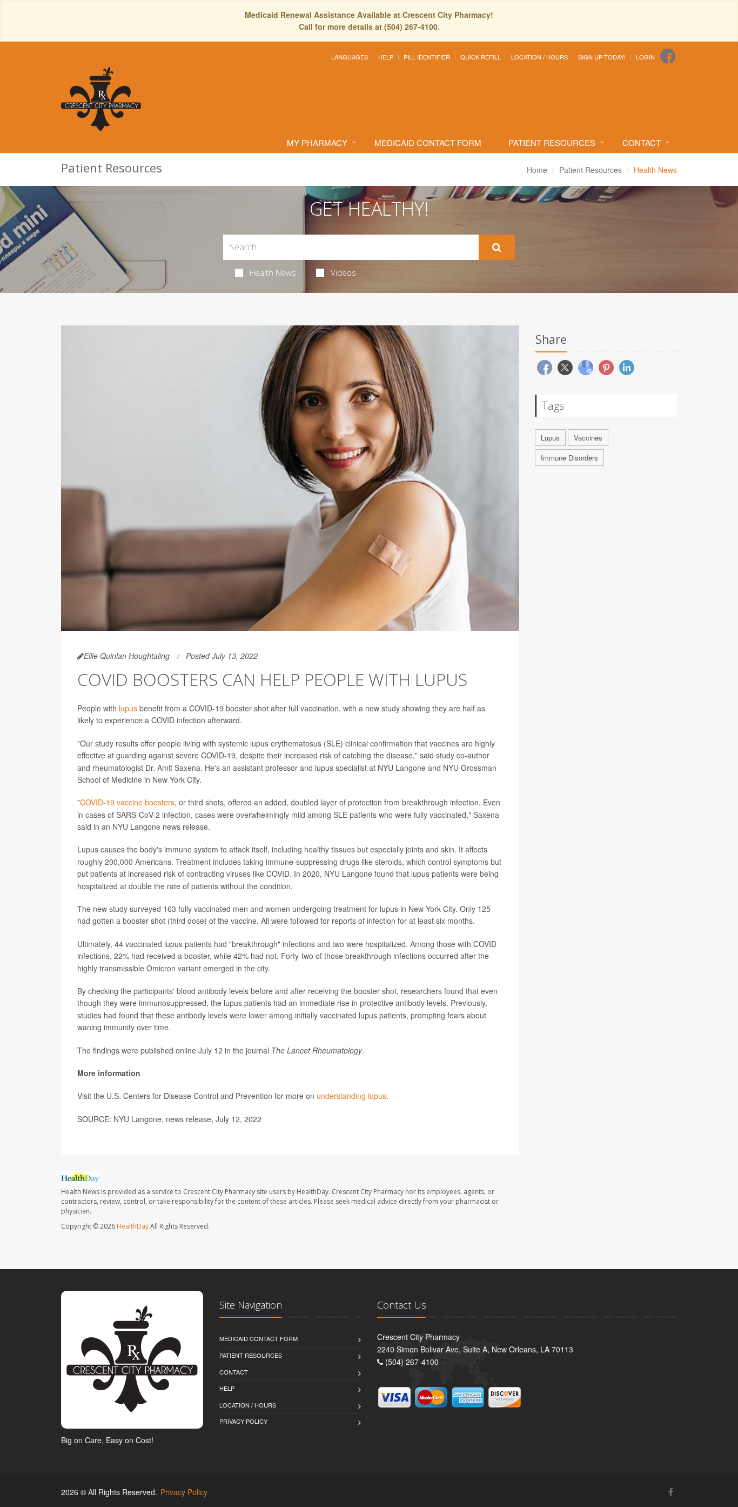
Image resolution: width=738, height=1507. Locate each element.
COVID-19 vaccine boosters (127, 802)
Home (537, 169)
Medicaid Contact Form (427, 142)
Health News (273, 272)
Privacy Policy (243, 1421)
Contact (641, 142)
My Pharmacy (317, 142)
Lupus (550, 437)
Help (385, 56)
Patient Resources (551, 142)
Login (645, 56)
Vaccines (588, 437)
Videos (343, 272)
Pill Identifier (427, 56)
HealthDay (133, 1226)
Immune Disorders (569, 457)
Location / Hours (539, 56)
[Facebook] (667, 56)
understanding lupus (351, 1095)
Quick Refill (480, 56)
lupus (128, 708)
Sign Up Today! (602, 56)
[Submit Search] (497, 248)
